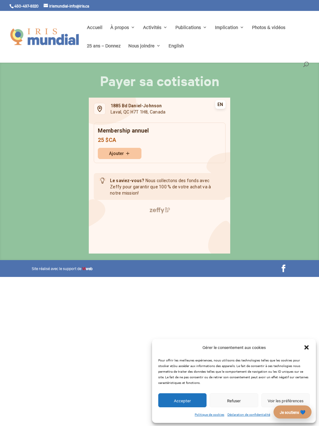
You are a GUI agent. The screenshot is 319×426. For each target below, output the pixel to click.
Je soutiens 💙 (292, 412)
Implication (226, 27)
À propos (119, 27)
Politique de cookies (209, 414)
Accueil (94, 27)
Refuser (234, 400)
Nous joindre (141, 46)
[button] (306, 347)
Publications (188, 27)
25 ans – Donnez (104, 46)
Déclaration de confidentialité (248, 414)
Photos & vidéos (268, 27)
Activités (152, 27)
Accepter (182, 400)
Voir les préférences (285, 400)
